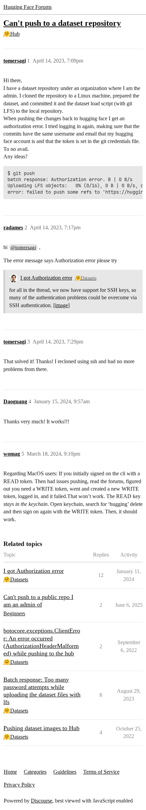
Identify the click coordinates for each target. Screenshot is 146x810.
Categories (35, 772)
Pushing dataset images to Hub (41, 728)
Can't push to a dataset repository (62, 23)
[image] (61, 305)
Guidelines (64, 772)
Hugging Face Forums (27, 7)
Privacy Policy (19, 785)
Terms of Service (101, 772)
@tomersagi (23, 247)
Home (10, 772)
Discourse (41, 801)
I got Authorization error (46, 278)
